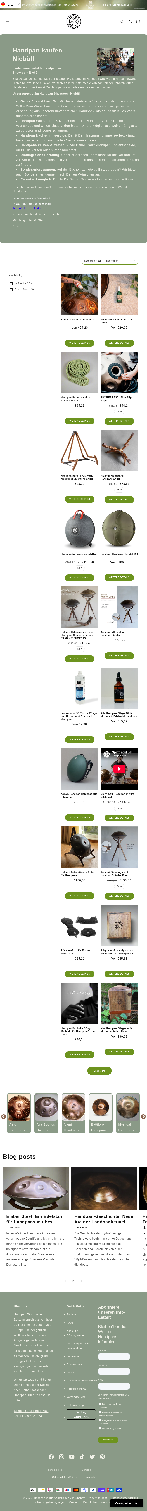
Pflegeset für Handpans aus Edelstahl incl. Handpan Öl (117, 952)
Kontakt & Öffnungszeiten (76, 1333)
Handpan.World (43, 1497)
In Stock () (23, 283)
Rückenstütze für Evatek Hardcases (75, 952)
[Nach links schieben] (66, 1281)
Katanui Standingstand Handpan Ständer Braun (115, 874)
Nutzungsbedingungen (51, 1502)
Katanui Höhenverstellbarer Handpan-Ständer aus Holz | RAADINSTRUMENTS (78, 635)
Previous (3, 1116)
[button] (7, 22)
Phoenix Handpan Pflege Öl (77, 319)
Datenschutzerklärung (124, 1497)
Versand (74, 1502)
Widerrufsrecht (97, 1497)
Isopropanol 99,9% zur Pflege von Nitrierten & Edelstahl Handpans (79, 716)
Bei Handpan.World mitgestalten (79, 1345)
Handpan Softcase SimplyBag (79, 554)
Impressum (73, 1356)
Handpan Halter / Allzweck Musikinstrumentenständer (77, 477)
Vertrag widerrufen (81, 1414)
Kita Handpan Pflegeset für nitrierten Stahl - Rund (117, 1030)
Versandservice (76, 1396)
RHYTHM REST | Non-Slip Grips (116, 399)
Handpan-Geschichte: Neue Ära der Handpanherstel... (103, 1219)
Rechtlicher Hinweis (95, 1502)
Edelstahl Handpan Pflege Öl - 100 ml (119, 321)
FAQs (70, 1322)
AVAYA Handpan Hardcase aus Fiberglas (79, 795)
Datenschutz (74, 1364)
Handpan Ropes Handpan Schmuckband (76, 399)
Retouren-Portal (76, 1388)
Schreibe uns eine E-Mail (31, 1410)
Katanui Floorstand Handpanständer (112, 477)
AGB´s (71, 1372)
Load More (99, 1070)
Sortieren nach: (93, 260)
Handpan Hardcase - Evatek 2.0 (119, 554)
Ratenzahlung (75, 1405)
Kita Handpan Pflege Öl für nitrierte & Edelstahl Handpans (119, 715)
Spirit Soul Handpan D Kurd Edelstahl (117, 795)
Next (143, 1116)
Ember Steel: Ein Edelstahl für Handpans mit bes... (35, 1219)
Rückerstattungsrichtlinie (82, 1380)
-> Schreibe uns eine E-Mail (32, 203)
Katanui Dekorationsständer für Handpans (77, 874)
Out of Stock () (25, 289)
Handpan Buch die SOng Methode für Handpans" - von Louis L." (78, 1031)
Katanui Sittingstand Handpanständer (113, 634)
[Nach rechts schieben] (81, 1281)
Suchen (71, 1314)
